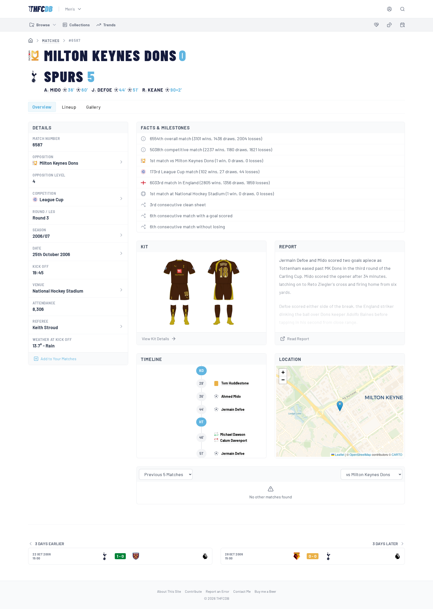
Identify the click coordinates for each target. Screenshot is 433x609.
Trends (109, 24)
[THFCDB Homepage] (40, 9)
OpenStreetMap (360, 454)
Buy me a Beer (265, 591)
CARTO (397, 454)
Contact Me (242, 591)
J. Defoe (102, 90)
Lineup (69, 107)
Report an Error (217, 591)
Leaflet (339, 454)
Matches (51, 41)
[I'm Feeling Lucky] (389, 24)
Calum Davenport (233, 440)
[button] (340, 406)
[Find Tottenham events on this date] (402, 24)
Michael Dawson (232, 434)
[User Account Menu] (389, 9)
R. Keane (152, 90)
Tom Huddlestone (235, 383)
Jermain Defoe (233, 409)
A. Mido (52, 90)
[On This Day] (402, 25)
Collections (79, 24)
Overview (42, 107)
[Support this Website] (376, 24)
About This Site (169, 591)
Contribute (193, 591)
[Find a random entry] (389, 24)
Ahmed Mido (231, 396)
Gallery (93, 107)
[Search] (402, 9)
